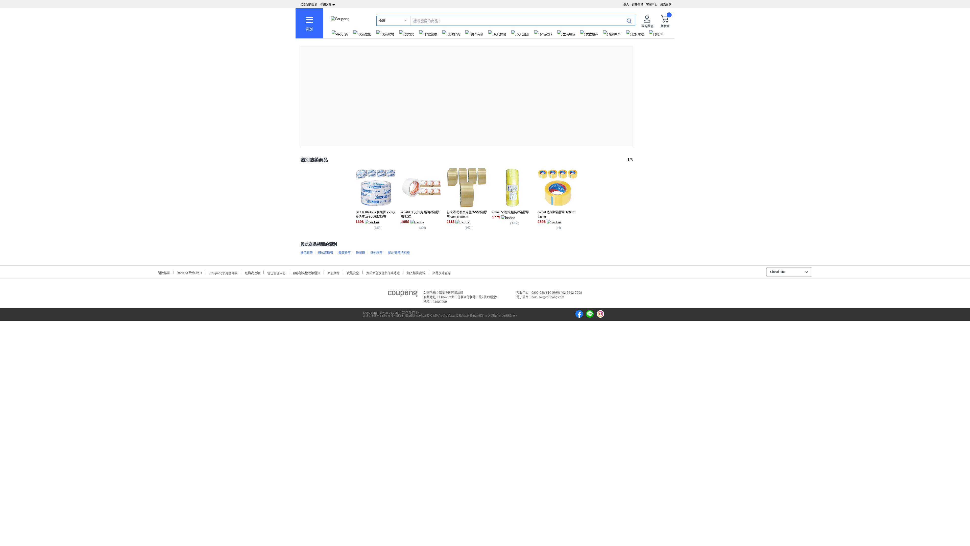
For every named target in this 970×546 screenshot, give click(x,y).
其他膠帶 (376, 253)
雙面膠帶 (344, 253)
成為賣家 (665, 4)
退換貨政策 (252, 272)
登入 (626, 4)
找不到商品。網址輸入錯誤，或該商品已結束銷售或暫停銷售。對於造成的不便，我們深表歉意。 (467, 92)
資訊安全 (353, 272)
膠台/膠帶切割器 (399, 253)
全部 (382, 21)
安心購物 (333, 272)
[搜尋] (629, 20)
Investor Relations (189, 272)
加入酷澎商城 (416, 272)
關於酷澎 (164, 272)
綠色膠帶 (307, 253)
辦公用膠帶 (325, 253)
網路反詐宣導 (441, 272)
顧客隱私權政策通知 (306, 272)
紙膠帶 (360, 253)
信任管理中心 (276, 272)
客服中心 (651, 4)
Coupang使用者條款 (223, 272)
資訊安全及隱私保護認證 (383, 272)
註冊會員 (637, 4)
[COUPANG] (403, 294)
